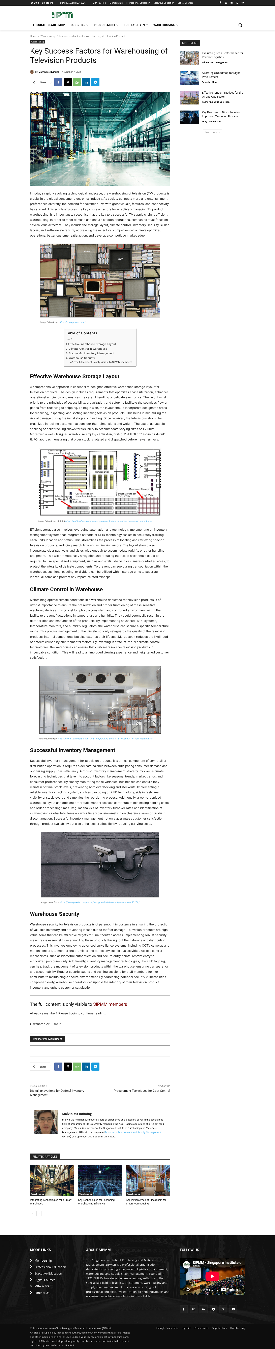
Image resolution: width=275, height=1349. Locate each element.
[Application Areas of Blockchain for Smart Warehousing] (148, 1180)
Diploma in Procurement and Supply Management (133, 1132)
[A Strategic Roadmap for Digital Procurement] (189, 78)
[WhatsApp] (77, 82)
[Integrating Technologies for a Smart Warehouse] (52, 1180)
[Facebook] (220, 3)
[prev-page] (32, 1213)
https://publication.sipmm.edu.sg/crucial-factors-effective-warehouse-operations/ (108, 521)
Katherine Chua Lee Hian (216, 101)
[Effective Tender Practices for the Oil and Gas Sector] (189, 97)
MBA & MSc (42, 1286)
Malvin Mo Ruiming (48, 71)
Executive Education (48, 1273)
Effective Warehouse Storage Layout (92, 344)
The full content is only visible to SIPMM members (103, 362)
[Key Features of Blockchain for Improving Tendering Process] (189, 117)
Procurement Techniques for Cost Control (142, 1091)
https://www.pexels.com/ (72, 322)
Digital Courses (44, 1280)
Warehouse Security (82, 358)
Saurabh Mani (209, 82)
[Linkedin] (231, 3)
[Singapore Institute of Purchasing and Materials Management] (62, 14)
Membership (43, 1260)
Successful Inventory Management (91, 353)
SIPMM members (110, 1004)
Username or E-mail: (45, 1024)
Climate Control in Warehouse (88, 348)
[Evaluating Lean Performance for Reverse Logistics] (189, 58)
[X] (237, 3)
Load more (211, 132)
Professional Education (50, 1267)
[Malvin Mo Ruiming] (32, 72)
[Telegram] (95, 82)
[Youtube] (242, 3)
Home (33, 36)
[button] (240, 25)
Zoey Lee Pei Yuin (211, 121)
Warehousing (47, 36)
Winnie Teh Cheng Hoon (215, 62)
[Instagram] (226, 3)
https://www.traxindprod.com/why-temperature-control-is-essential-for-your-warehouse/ (105, 738)
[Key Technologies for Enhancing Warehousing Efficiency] (100, 1180)
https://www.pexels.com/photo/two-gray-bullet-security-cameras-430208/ (99, 902)
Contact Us (41, 1293)
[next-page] (38, 1213)
